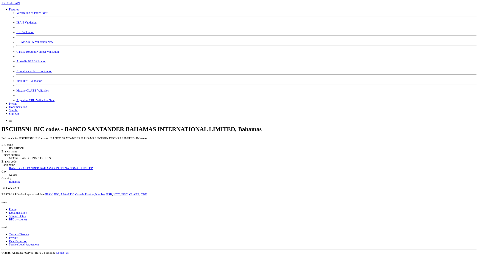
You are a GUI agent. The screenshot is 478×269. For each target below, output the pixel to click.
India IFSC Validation (29, 80)
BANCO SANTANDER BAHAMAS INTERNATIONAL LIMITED (51, 168)
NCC (117, 194)
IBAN (49, 194)
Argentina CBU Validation (35, 100)
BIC (56, 194)
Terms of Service (19, 234)
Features (14, 9)
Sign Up (14, 113)
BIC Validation (25, 32)
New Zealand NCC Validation (34, 71)
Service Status (17, 216)
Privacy (13, 237)
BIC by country (18, 219)
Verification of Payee (32, 12)
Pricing (13, 103)
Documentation (18, 107)
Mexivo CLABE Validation (32, 90)
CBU (144, 194)
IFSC (124, 194)
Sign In (13, 110)
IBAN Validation (26, 22)
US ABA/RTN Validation (34, 42)
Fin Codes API (10, 3)
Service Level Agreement (24, 244)
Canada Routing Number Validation (37, 51)
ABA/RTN (67, 194)
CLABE (134, 194)
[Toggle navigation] (10, 121)
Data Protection (18, 241)
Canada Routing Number (90, 194)
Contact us (62, 252)
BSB (109, 194)
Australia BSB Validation (31, 61)
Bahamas (14, 181)
